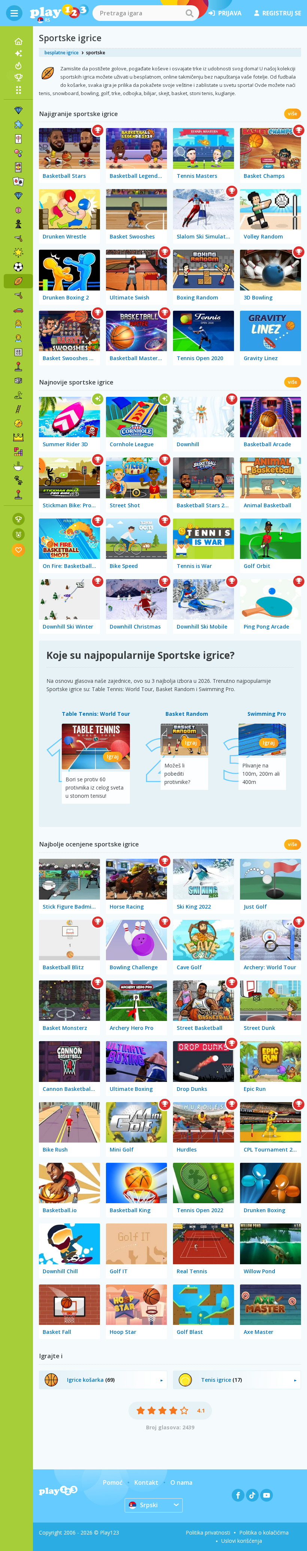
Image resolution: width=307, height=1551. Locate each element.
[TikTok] (252, 1495)
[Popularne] (18, 65)
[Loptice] (18, 153)
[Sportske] (18, 281)
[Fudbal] (18, 267)
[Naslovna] (18, 41)
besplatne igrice (62, 52)
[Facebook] (238, 1495)
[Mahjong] (18, 139)
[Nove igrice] (18, 53)
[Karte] (18, 167)
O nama (181, 1482)
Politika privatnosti (208, 1532)
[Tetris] (18, 452)
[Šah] (18, 224)
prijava (229, 13)
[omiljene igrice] (18, 550)
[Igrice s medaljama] (18, 534)
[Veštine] (18, 409)
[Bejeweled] (18, 196)
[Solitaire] (18, 181)
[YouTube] (266, 1495)
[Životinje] (18, 480)
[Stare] (18, 395)
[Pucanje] (18, 295)
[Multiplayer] (18, 494)
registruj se (281, 13)
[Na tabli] (18, 381)
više (292, 113)
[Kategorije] (18, 89)
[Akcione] (18, 238)
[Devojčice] (18, 324)
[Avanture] (18, 423)
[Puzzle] (18, 125)
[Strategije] (18, 438)
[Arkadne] (18, 366)
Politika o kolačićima (264, 1532)
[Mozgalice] (18, 210)
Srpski (149, 1505)
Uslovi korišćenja (241, 1540)
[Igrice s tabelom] (18, 519)
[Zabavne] (18, 253)
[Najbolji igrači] (18, 77)
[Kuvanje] (18, 466)
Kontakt (146, 1482)
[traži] (189, 13)
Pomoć (112, 1482)
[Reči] (18, 352)
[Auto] (18, 309)
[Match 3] (18, 110)
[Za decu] (18, 338)
